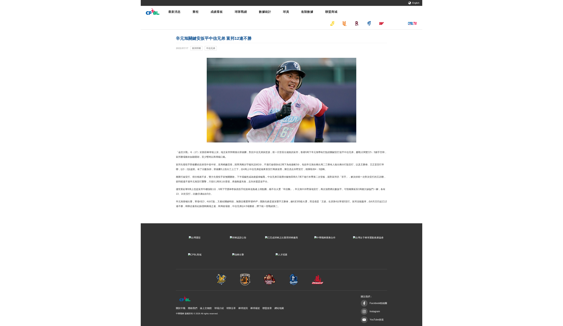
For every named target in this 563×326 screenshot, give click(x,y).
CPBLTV (412, 23)
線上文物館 (206, 308)
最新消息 (174, 11)
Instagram (375, 311)
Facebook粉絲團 (378, 303)
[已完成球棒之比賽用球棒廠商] (281, 238)
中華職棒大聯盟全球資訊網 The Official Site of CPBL (152, 12)
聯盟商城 (331, 11)
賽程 (196, 11)
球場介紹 (219, 308)
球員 (286, 11)
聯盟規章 (267, 308)
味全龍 (381, 23)
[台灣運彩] (194, 238)
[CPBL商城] (194, 255)
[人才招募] (281, 255)
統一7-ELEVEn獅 (344, 23)
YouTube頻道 (377, 319)
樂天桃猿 (357, 23)
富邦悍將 (369, 23)
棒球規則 (243, 308)
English (415, 3)
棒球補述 (255, 308)
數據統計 (265, 11)
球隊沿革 (231, 308)
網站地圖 (279, 308)
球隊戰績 (241, 11)
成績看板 (217, 11)
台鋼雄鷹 (393, 23)
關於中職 (180, 308)
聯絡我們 (192, 308)
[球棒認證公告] (238, 238)
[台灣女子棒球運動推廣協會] (368, 238)
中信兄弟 (332, 23)
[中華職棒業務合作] (325, 238)
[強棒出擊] (238, 255)
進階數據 (307, 11)
